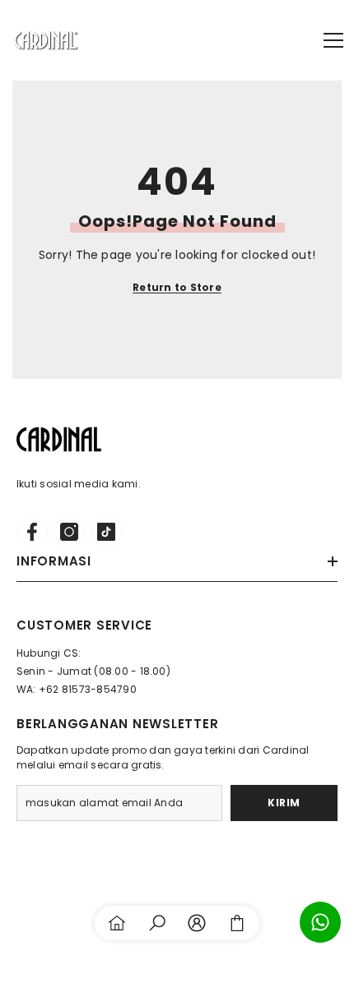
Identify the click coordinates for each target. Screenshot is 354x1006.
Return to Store (177, 287)
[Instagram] (69, 531)
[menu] (333, 40)
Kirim (284, 803)
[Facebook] (32, 531)
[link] (157, 923)
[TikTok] (106, 531)
